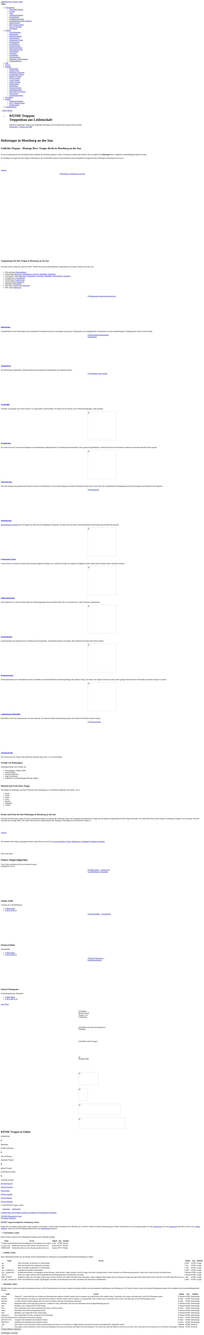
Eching (68, 841)
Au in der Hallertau (58, 841)
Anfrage (3, 170)
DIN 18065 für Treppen (17, 92)
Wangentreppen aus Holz (9, 525)
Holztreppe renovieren (16, 72)
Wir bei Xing (5, 1191)
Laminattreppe (14, 44)
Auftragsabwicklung (16, 15)
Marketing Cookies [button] (10, 1284)
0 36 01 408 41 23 (11, 999)
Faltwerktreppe (14, 38)
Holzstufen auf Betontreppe (18, 59)
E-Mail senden (10, 908)
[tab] (102, 1233)
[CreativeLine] (102, 425)
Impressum (6, 1209)
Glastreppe (13, 53)
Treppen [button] (8, 30)
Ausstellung (9, 97)
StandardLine (27, 274)
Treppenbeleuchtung (16, 95)
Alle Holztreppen (15, 32)
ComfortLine (20, 278)
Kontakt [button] (8, 99)
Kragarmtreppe (14, 42)
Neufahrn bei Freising (97, 841)
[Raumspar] (102, 658)
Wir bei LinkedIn (6, 1194)
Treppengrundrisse (15, 90)
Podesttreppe (13, 86)
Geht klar (14, 1333)
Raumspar (51, 274)
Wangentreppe (14, 84)
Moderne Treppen (15, 76)
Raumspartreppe (14, 46)
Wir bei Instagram (7, 1202)
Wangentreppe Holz (16, 50)
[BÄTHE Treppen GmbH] (12, 2)
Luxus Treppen (14, 80)
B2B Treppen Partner (16, 25)
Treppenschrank (14, 57)
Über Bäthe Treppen (16, 9)
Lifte (6, 63)
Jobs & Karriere (14, 23)
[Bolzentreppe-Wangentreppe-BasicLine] (102, 309)
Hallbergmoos (76, 841)
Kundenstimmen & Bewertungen (20, 21)
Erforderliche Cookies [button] (11, 1233)
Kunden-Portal (14, 105)
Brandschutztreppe (15, 36)
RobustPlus (43, 274)
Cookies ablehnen (7, 1329)
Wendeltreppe (14, 51)
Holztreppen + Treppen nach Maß (20, 127)
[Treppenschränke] (102, 735)
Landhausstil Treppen (16, 74)
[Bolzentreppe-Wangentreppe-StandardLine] (102, 348)
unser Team (5, 1004)
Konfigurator (13, 69)
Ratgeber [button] (8, 67)
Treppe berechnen (15, 88)
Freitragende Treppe (16, 40)
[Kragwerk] (102, 619)
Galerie (7, 65)
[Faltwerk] (102, 464)
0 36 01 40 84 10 (11, 910)
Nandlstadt (85, 841)
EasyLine (36, 274)
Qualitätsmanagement (16, 19)
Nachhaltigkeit (14, 17)
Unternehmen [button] (9, 7)
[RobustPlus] (102, 696)
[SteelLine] (102, 580)
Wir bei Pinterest (6, 1198)
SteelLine (26, 286)
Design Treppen (14, 78)
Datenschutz (16, 1209)
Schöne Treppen (14, 82)
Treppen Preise (14, 71)
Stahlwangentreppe (15, 48)
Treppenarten (13, 93)
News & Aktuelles (15, 27)
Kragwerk (20, 282)
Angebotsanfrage (11, 107)
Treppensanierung (15, 61)
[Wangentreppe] (102, 503)
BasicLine (18, 274)
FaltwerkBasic (21, 272)
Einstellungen (45, 1228)
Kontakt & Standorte (16, 101)
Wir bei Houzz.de (7, 1183)
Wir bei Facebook (7, 1187)
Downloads (13, 29)
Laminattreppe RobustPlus (10, 714)
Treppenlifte (5, 404)
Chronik (12, 11)
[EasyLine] (102, 541)
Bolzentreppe (13, 34)
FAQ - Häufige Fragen (17, 103)
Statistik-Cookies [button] (9, 1253)
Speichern (17, 1329)
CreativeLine (19, 280)
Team (11, 13)
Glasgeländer (13, 55)
